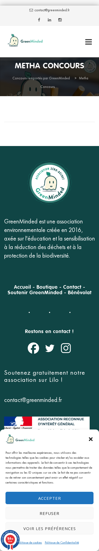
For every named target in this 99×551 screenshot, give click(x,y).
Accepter (49, 498)
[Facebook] (33, 348)
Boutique (47, 287)
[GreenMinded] (25, 41)
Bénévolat (80, 292)
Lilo (55, 379)
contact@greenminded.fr (52, 10)
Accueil (22, 287)
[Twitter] (49, 348)
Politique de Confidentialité (62, 542)
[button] (91, 439)
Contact (72, 287)
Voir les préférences (49, 528)
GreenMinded (45, 292)
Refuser (49, 513)
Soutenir (18, 292)
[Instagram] (65, 348)
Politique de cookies (30, 542)
